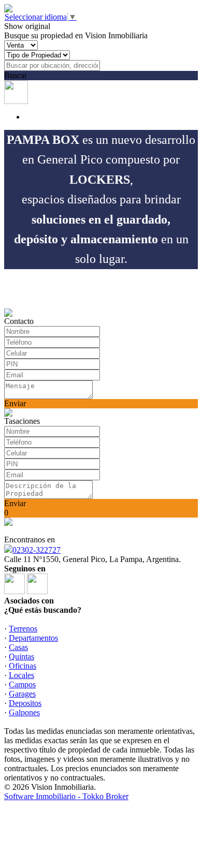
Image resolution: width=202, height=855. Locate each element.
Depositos (25, 703)
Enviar (15, 403)
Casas (18, 647)
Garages (22, 693)
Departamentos (33, 637)
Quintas (21, 656)
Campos (22, 684)
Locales (21, 675)
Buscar (15, 75)
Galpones (24, 712)
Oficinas (22, 665)
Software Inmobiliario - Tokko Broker (66, 796)
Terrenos (23, 628)
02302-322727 (36, 550)
